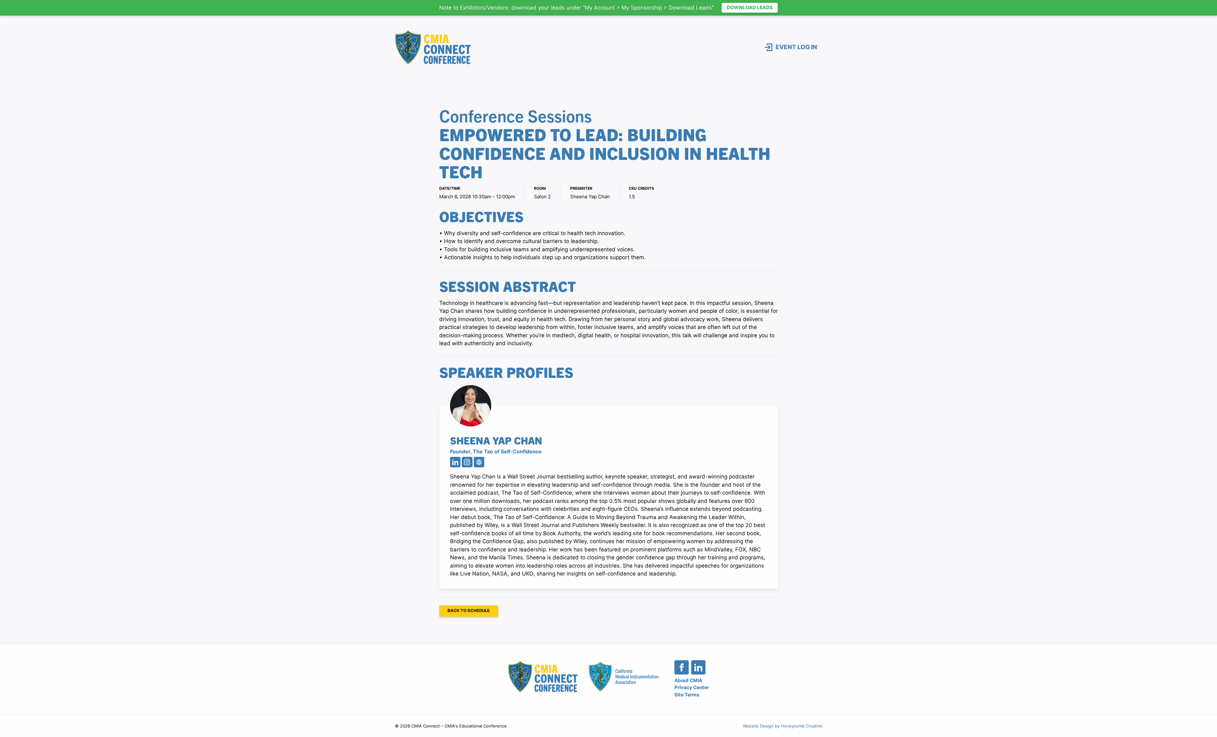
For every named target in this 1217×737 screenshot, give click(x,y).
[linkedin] (698, 667)
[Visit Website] (479, 462)
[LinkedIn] (455, 462)
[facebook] (681, 667)
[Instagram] (467, 462)
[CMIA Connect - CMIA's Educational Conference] (433, 47)
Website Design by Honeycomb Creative (782, 726)
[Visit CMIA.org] (623, 676)
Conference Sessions (515, 115)
